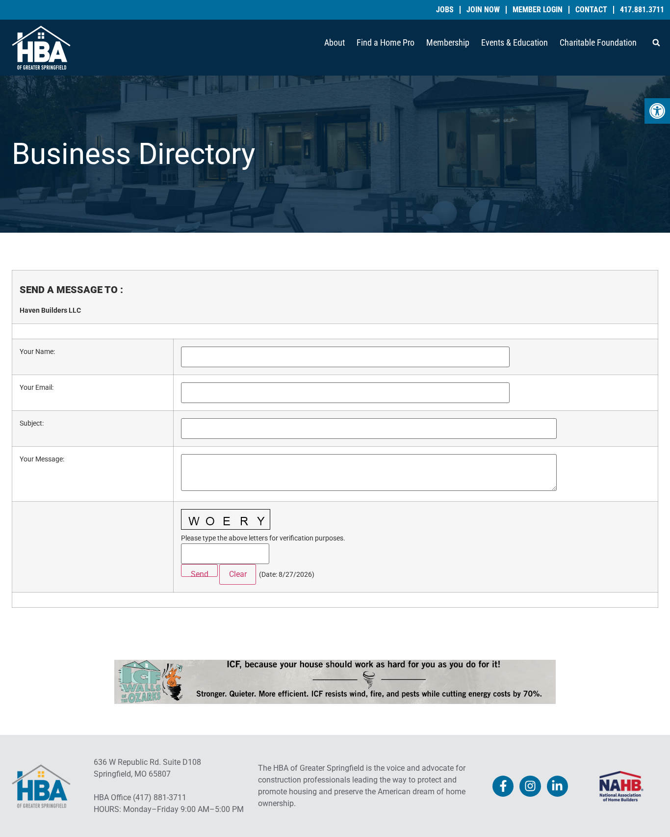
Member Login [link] (538, 10)
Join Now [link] (483, 10)
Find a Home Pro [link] (385, 42)
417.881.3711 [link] (642, 10)
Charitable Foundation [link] (598, 42)
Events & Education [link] (514, 42)
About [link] (334, 42)
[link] (657, 111)
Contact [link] (591, 10)
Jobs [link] (445, 10)
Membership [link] (447, 42)
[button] (656, 43)
